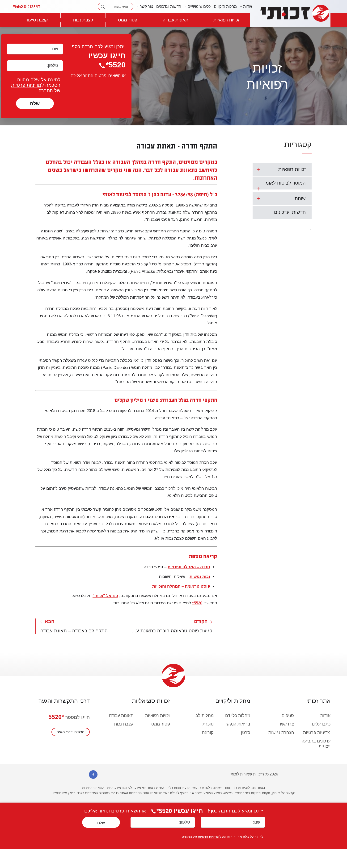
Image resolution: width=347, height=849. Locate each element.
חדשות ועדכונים (168, 6)
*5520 (56, 716)
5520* (27, 6)
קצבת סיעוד (36, 19)
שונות (300, 198)
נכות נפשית (200, 576)
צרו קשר (286, 724)
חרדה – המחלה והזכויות (189, 567)
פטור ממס (127, 19)
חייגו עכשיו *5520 (180, 811)
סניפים (288, 715)
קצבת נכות (83, 19)
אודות (325, 715)
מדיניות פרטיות (26, 85)
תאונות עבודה (175, 19)
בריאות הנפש (238, 724)
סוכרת (208, 724)
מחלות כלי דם (237, 715)
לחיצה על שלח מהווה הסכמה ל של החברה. (35, 85)
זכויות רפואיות (226, 19)
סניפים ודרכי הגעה (71, 732)
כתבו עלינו (321, 724)
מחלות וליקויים (225, 6)
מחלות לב (204, 715)
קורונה (208, 732)
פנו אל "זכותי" (105, 595)
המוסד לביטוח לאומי (285, 182)
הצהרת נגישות (281, 732)
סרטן (245, 732)
